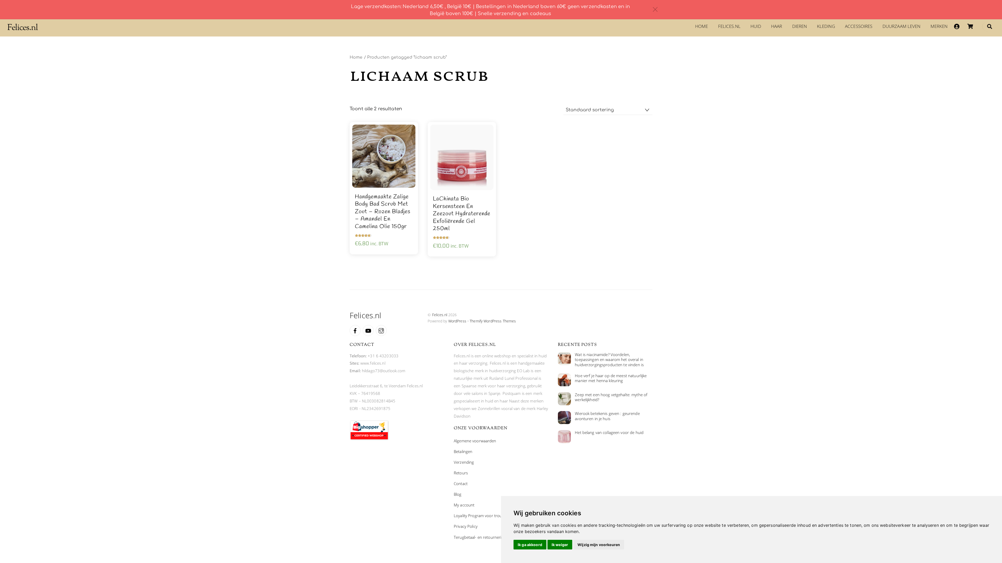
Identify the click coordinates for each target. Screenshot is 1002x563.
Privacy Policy (466, 526)
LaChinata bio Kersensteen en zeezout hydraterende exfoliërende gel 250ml (461, 213)
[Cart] (970, 26)
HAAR (776, 26)
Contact (461, 483)
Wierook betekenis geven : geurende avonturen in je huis (607, 416)
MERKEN (939, 26)
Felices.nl (729, 26)
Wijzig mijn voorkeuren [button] (598, 544)
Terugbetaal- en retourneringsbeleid (486, 537)
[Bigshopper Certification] (369, 438)
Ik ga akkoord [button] (530, 544)
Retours (461, 472)
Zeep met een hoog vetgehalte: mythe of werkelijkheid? (611, 397)
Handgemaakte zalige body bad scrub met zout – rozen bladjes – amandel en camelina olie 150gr (382, 211)
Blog (458, 494)
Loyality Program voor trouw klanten (486, 515)
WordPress (457, 321)
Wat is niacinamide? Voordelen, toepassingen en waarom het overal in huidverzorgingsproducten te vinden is (609, 360)
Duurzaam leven (901, 26)
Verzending (464, 462)
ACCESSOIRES (858, 26)
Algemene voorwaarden (475, 440)
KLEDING (826, 26)
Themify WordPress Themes (493, 321)
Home (701, 26)
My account (464, 504)
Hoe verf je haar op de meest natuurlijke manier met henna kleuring (611, 378)
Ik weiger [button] (560, 544)
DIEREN (799, 26)
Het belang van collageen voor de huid (609, 432)
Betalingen (463, 451)
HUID (755, 26)
